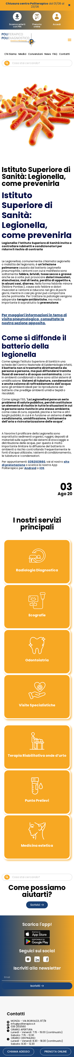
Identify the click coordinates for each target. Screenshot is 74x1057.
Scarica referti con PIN (17, 25)
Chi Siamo (10, 54)
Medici (22, 54)
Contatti (64, 54)
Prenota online (36, 25)
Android (30, 468)
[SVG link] (37, 934)
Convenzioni (35, 54)
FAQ (54, 54)
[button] (69, 40)
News (47, 54)
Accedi (57, 24)
